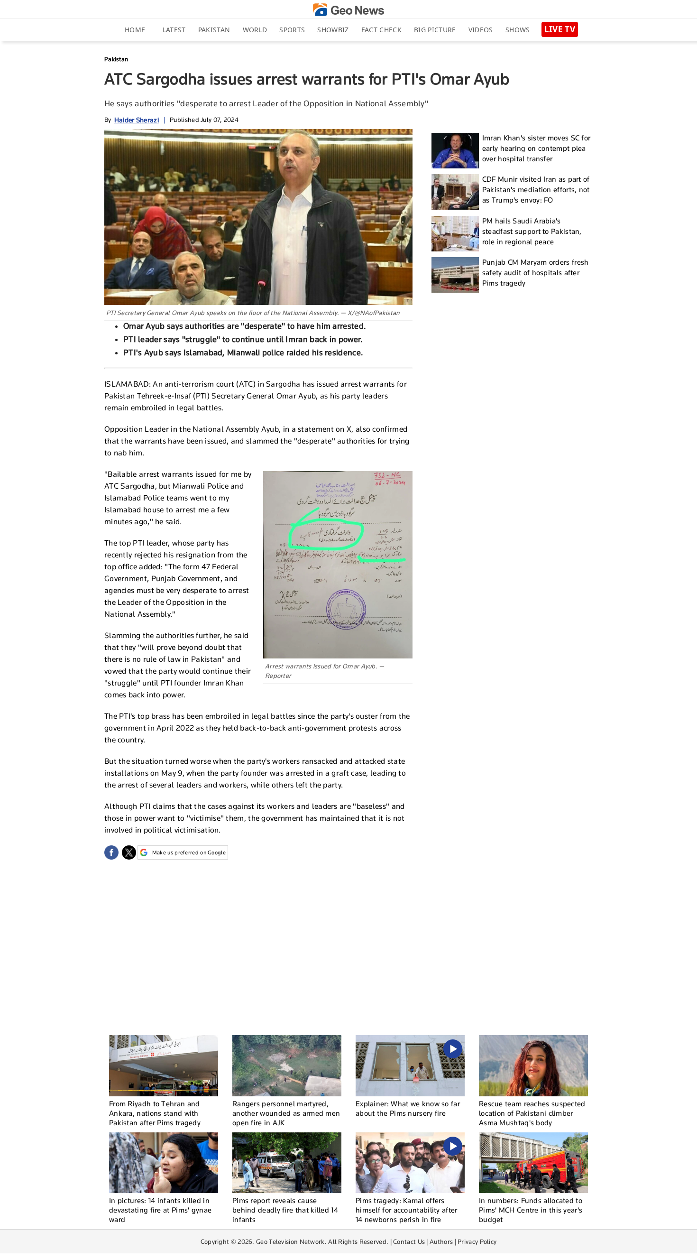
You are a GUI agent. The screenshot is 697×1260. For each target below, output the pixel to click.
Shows (517, 29)
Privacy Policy (477, 1241)
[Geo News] (348, 9)
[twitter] (129, 852)
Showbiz (332, 29)
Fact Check (381, 29)
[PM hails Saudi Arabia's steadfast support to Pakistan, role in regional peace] (455, 233)
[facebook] (111, 852)
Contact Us (409, 1241)
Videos (480, 29)
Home (135, 29)
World (255, 29)
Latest (174, 29)
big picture (435, 29)
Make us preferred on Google (189, 852)
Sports (292, 29)
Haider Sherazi (136, 119)
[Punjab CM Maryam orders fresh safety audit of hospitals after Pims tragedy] (455, 275)
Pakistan (214, 29)
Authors (441, 1241)
